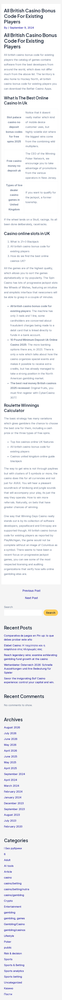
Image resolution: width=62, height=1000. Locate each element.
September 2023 (14, 809)
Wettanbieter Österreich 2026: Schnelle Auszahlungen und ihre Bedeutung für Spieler (28, 668)
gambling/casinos (14, 930)
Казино (8, 988)
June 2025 (10, 756)
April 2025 (10, 768)
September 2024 (14, 774)
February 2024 (13, 791)
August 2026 (12, 727)
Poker (7, 941)
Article (8, 871)
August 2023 (12, 814)
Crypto (8, 900)
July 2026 (10, 733)
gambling (9, 912)
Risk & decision (13, 953)
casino (8, 877)
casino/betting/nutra (16, 889)
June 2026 (10, 739)
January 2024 (12, 797)
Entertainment (12, 906)
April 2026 (10, 750)
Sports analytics (14, 971)
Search (8, 607)
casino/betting (12, 883)
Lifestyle (9, 935)
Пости (8, 994)
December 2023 (14, 803)
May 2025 (10, 762)
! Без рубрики (13, 848)
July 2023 (10, 820)
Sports (8, 959)
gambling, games (14, 918)
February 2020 (13, 826)
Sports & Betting (14, 965)
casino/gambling (14, 895)
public (8, 947)
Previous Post (31, 590)
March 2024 (11, 785)
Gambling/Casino (14, 924)
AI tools (9, 865)
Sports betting (13, 976)
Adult (7, 860)
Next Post (31, 598)
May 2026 (10, 744)
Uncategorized (13, 982)
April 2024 (10, 779)
